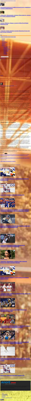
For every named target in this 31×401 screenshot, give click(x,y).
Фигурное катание (7, 48)
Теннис (3, 44)
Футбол (3, 39)
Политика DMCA (4, 394)
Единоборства (4, 42)
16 (0, 182)
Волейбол (4, 43)
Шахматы (5, 53)
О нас (3, 393)
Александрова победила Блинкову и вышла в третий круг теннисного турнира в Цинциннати (14, 342)
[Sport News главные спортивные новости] (8, 384)
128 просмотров (2, 85)
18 (0, 249)
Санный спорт (6, 51)
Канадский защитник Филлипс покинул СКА (12, 195)
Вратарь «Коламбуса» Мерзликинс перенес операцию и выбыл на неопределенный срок (15, 226)
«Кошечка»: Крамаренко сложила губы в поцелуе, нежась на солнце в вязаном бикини (13, 262)
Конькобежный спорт (7, 49)
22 (0, 363)
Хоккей (3, 40)
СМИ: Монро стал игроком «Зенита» (8, 161)
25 (0, 197)
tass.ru (5, 152)
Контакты (3, 396)
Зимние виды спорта (7, 46)
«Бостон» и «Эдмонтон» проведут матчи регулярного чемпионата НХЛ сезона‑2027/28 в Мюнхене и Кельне (14, 210)
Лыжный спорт (6, 50)
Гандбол (5, 52)
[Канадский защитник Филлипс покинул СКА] (7, 192)
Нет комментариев (11, 85)
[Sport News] (8, 0)
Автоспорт (4, 45)
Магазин (3, 38)
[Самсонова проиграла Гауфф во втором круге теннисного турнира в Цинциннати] (2, 5)
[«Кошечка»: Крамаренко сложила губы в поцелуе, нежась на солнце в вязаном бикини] (2, 13)
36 (0, 346)
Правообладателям (5, 395)
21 (0, 265)
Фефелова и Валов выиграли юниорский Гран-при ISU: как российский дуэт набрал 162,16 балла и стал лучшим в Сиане (15, 359)
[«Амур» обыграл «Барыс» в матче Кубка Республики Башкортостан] (2, 21)
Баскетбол (4, 41)
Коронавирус (6, 47)
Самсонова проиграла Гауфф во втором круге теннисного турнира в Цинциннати (12, 246)
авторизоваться (17, 164)
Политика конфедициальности (7, 397)
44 (0, 213)
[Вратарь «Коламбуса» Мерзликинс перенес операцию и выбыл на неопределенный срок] (7, 223)
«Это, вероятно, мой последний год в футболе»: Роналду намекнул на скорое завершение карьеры (15, 326)
